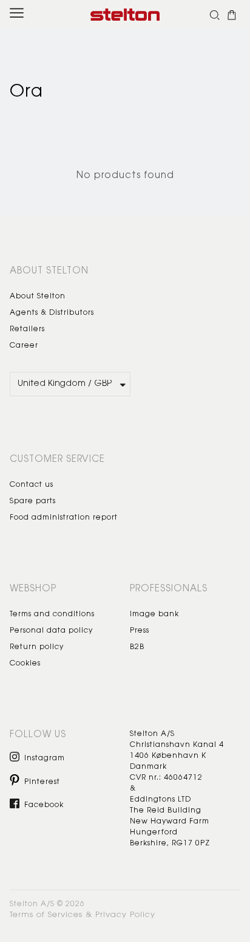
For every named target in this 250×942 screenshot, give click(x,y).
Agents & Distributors (52, 313)
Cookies (25, 663)
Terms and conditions (52, 614)
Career (24, 345)
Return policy (37, 647)
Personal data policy (51, 630)
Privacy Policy (125, 915)
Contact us (31, 485)
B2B (137, 647)
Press (139, 630)
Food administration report (64, 517)
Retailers (27, 329)
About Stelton (38, 296)
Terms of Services (46, 915)
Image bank (154, 614)
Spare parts (33, 501)
